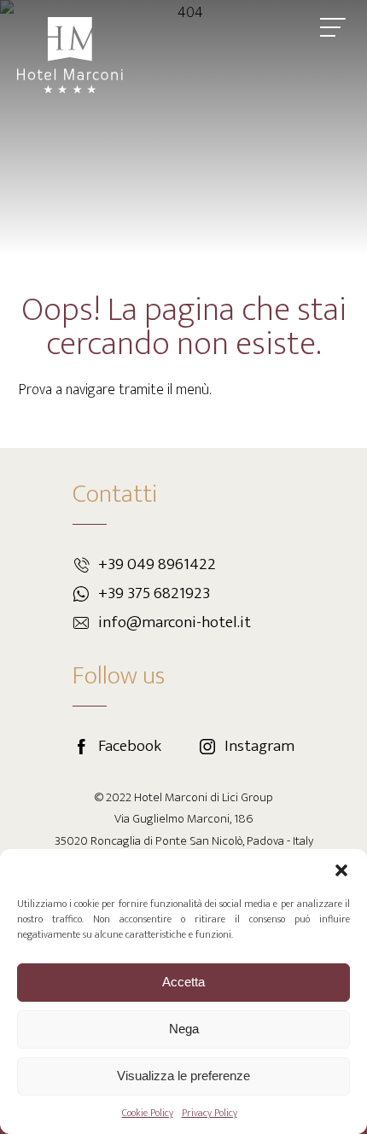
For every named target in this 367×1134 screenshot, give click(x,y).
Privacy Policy (209, 1112)
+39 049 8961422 (157, 564)
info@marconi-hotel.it (174, 622)
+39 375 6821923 (154, 593)
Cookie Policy (147, 1112)
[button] (341, 870)
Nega (184, 1028)
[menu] (333, 27)
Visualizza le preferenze (183, 1075)
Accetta (183, 981)
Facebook (129, 746)
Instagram (259, 746)
